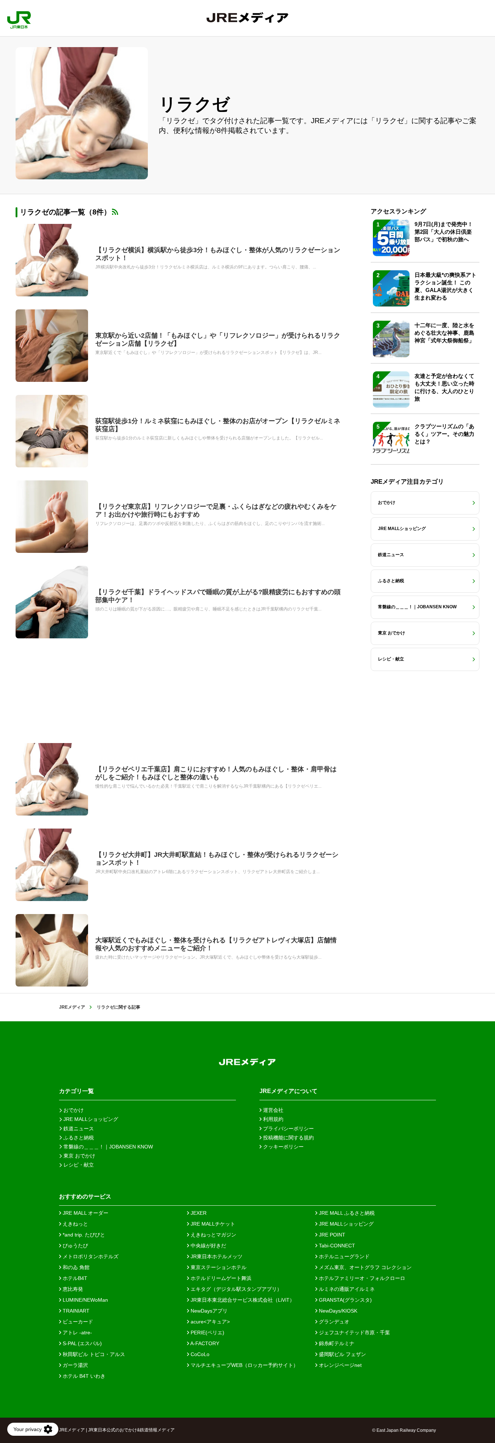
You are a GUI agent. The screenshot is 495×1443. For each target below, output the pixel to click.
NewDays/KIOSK (337, 1311)
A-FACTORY (204, 1343)
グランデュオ (333, 1321)
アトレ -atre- (76, 1332)
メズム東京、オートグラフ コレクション (364, 1267)
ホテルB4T (74, 1278)
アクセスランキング (398, 211)
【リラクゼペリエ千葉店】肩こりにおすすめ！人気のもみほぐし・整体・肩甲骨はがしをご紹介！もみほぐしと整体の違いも (216, 773)
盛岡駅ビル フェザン (341, 1354)
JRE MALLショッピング (345, 1224)
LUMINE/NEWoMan (84, 1300)
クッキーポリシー (283, 1147)
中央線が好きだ (207, 1245)
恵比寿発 (72, 1289)
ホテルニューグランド (343, 1256)
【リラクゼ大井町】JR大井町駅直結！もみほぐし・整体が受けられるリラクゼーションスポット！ (216, 858)
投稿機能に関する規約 (288, 1137)
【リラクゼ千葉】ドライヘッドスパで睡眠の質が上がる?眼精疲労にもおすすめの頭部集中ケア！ (218, 596)
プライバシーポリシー (288, 1128)
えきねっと (74, 1224)
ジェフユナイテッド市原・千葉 (353, 1332)
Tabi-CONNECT (336, 1245)
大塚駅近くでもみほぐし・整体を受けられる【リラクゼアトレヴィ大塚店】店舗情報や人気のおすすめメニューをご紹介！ (216, 944)
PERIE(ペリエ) (206, 1332)
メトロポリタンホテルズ (89, 1256)
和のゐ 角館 (75, 1267)
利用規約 (272, 1119)
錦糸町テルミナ (335, 1343)
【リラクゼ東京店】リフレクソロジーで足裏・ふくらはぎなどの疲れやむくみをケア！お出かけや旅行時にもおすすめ (216, 510)
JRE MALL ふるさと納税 (346, 1213)
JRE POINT (331, 1234)
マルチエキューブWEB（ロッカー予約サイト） (243, 1365)
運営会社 (272, 1110)
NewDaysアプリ (208, 1311)
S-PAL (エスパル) (81, 1343)
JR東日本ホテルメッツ (215, 1256)
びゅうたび (74, 1245)
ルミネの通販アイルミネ (346, 1289)
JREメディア (72, 1007)
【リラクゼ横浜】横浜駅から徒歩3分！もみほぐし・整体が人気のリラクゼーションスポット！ (217, 254)
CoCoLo (199, 1354)
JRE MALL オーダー (84, 1213)
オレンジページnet (339, 1365)
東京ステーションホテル (217, 1267)
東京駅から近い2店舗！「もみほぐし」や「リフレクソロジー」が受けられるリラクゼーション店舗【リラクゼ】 (217, 339)
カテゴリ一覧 (76, 1091)
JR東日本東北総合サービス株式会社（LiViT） (242, 1300)
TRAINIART (75, 1311)
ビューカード (77, 1321)
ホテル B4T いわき (83, 1376)
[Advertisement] (179, 690)
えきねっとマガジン (212, 1234)
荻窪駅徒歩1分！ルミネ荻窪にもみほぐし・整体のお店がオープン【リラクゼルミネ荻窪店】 (217, 425)
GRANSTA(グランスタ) (344, 1300)
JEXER (198, 1213)
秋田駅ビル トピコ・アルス (93, 1354)
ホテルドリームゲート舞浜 (220, 1278)
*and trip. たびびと (83, 1234)
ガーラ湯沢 (74, 1365)
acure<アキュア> (209, 1321)
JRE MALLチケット (212, 1224)
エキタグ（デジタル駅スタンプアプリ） (235, 1289)
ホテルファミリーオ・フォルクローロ (361, 1278)
